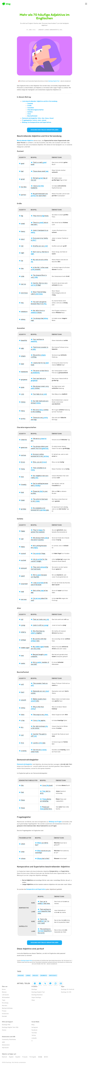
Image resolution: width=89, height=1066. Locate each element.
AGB (3, 1042)
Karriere (4, 1005)
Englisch (35, 975)
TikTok (34, 1035)
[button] (86, 4)
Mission (4, 992)
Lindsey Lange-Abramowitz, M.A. (50, 29)
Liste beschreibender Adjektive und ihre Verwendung (39, 101)
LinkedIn (34, 1038)
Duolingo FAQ (6, 1024)
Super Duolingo (36, 997)
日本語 (40, 1057)
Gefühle (30, 112)
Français (24, 1057)
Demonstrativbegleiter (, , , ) (37, 118)
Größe (29, 105)
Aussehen (30, 108)
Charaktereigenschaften (35, 110)
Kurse (3, 989)
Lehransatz (5, 995)
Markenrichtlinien (7, 1008)
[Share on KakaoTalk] (50, 983)
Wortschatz (53, 975)
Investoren (5, 1013)
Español (17, 1057)
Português (33, 1057)
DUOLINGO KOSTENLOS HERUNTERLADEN (44, 130)
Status (4, 1030)
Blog (33, 1024)
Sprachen (21, 975)
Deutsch (4, 1057)
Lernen (28, 975)
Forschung (5, 1003)
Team (3, 1000)
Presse (4, 1011)
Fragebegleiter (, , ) (34, 120)
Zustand (30, 103)
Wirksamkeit (6, 997)
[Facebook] (40, 983)
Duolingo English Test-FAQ (10, 1027)
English (11, 1057)
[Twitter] (45, 983)
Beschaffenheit (32, 116)
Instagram (35, 1027)
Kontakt (4, 1016)
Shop (33, 1000)
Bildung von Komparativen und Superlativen (36, 122)
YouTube (34, 1033)
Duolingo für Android (67, 989)
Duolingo (34, 989)
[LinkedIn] (35, 983)
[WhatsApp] (56, 983)
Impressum (5, 1047)
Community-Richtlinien (9, 1039)
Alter (29, 114)
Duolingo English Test (38, 992)
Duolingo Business (37, 995)
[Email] (61, 983)
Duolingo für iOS (66, 992)
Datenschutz (6, 1045)
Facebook (34, 1030)
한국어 (46, 1057)
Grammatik (43, 975)
